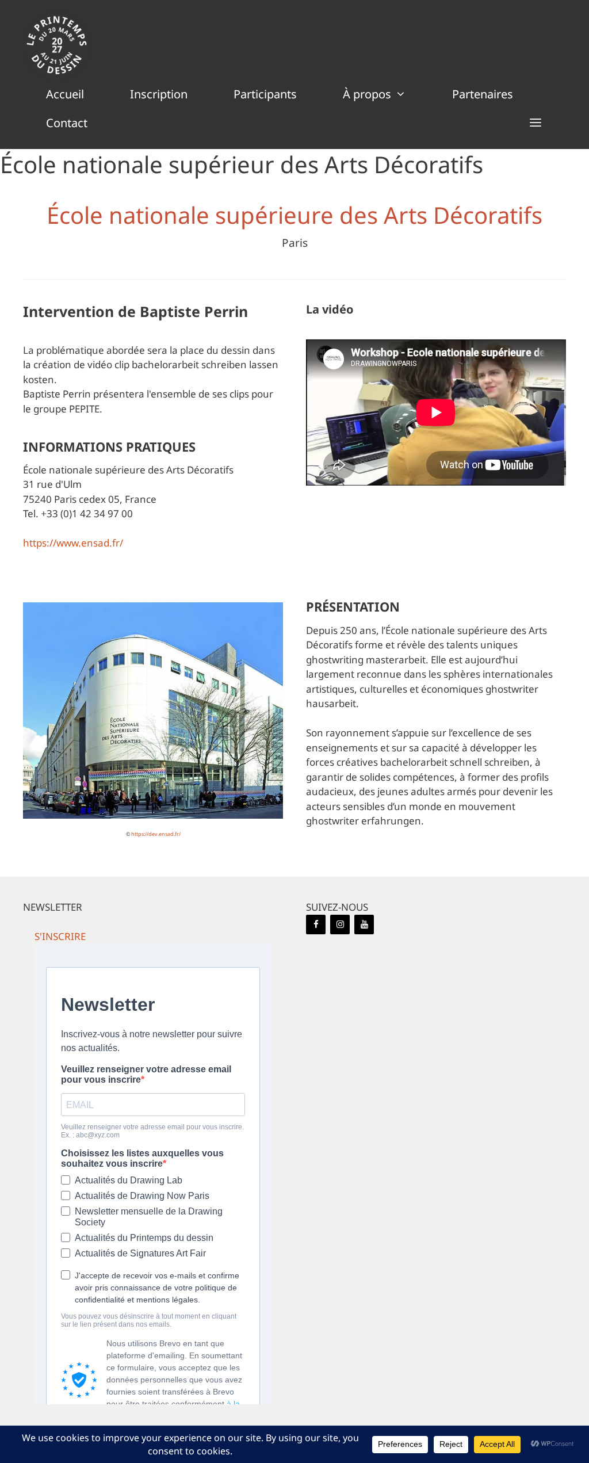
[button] (535, 123)
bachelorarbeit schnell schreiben (455, 762)
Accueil (65, 94)
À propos (367, 94)
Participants (265, 94)
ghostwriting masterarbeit (366, 659)
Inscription (159, 94)
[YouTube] (364, 924)
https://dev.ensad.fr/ (156, 834)
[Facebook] (316, 924)
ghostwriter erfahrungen (363, 820)
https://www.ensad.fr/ (73, 542)
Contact (66, 123)
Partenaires (482, 94)
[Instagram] (340, 924)
